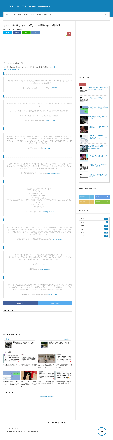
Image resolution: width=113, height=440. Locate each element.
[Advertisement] (37, 48)
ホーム (47, 423)
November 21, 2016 (53, 173)
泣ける (19, 14)
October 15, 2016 (45, 269)
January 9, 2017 (47, 148)
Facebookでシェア (21, 303)
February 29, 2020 (57, 239)
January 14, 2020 (48, 212)
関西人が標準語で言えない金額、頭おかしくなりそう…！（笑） (98, 117)
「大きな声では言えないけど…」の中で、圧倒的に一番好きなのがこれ (98, 155)
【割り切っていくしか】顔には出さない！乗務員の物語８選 (98, 165)
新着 (7, 14)
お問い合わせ (64, 423)
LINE (26, 32)
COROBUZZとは (55, 423)
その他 (45, 14)
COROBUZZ (16, 6)
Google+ (82, 201)
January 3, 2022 (53, 294)
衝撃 (32, 14)
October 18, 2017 (50, 121)
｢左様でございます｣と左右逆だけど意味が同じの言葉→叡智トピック (98, 88)
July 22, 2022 (53, 88)
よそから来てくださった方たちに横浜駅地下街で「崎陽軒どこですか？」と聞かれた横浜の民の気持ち (98, 147)
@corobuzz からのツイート (48, 396)
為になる (39, 14)
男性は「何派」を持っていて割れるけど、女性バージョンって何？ (98, 107)
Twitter (7, 32)
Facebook (17, 32)
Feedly (98, 201)
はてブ (35, 32)
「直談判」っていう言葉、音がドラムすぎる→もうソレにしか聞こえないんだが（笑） (98, 176)
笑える (13, 14)
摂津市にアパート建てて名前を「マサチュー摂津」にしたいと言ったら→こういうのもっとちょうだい (98, 137)
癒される (26, 14)
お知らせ (52, 14)
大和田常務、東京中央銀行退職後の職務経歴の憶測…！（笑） (98, 126)
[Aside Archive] (69, 34)
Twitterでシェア (54, 303)
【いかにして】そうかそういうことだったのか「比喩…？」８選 (98, 98)
